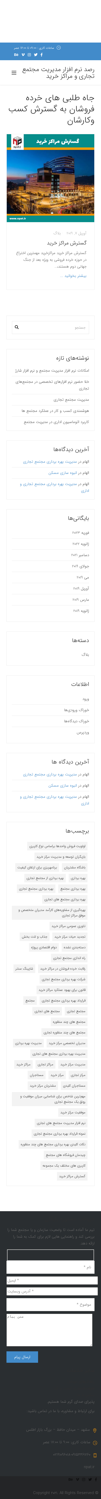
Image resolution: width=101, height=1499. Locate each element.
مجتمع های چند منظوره (69, 1022)
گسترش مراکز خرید (65, 243)
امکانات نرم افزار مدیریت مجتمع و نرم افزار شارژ (52, 370)
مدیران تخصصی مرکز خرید (67, 1043)
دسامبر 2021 (80, 555)
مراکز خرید (23, 1064)
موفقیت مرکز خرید (72, 1112)
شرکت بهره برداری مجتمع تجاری (63, 979)
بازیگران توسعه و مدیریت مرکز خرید (61, 857)
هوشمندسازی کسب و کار (74, 1388)
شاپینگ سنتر (24, 968)
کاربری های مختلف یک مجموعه (63, 1165)
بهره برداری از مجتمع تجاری (45, 878)
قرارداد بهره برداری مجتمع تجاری (63, 1000)
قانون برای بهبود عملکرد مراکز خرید (62, 990)
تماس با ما (86, 1395)
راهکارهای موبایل (81, 1381)
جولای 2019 (80, 566)
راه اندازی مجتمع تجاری (69, 958)
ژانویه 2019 (81, 611)
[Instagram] (29, 54)
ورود (85, 699)
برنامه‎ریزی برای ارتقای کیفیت (37, 867)
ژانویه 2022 (81, 544)
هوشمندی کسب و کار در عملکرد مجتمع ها (55, 411)
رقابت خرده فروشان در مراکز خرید (62, 968)
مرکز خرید (57, 1075)
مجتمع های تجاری (47, 1011)
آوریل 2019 (81, 588)
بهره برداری (78, 878)
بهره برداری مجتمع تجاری (36, 888)
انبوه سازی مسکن (62, 473)
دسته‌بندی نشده (74, 947)
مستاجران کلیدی (74, 1085)
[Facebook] (41, 54)
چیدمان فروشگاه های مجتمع (65, 1155)
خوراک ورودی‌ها (76, 710)
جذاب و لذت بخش (34, 936)
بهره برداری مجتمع (72, 888)
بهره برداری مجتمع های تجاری (64, 899)
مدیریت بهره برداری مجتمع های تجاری (58, 1054)
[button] (16, 325)
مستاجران (37, 1075)
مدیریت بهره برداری (28, 1043)
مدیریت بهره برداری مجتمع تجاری (50, 462)
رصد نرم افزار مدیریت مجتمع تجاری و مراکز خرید (58, 73)
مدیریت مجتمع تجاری (71, 400)
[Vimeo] (23, 54)
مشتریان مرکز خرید (43, 1085)
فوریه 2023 (80, 533)
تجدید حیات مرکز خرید (69, 936)
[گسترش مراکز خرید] (51, 178)
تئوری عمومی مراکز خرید (68, 926)
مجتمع (30, 1000)
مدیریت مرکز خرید (72, 1064)
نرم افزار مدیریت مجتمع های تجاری (61, 1123)
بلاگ (57, 233)
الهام (86, 462)
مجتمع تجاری (76, 1011)
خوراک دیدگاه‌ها (76, 721)
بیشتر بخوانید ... (73, 276)
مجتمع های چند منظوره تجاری (64, 1032)
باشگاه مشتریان (74, 867)
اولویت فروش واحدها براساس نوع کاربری (57, 846)
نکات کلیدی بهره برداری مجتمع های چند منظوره (53, 1144)
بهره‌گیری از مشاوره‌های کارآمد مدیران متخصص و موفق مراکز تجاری (51, 912)
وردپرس (83, 732)
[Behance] (16, 54)
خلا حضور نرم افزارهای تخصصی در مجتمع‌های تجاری (52, 385)
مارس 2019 (81, 600)
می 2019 (83, 577)
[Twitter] (35, 54)
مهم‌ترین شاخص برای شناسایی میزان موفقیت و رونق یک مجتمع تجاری (52, 1099)
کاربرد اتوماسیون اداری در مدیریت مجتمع (56, 422)
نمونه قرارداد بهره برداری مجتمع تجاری (59, 1133)
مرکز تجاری (78, 1075)
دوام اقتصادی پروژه (44, 947)
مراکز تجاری (45, 1064)
